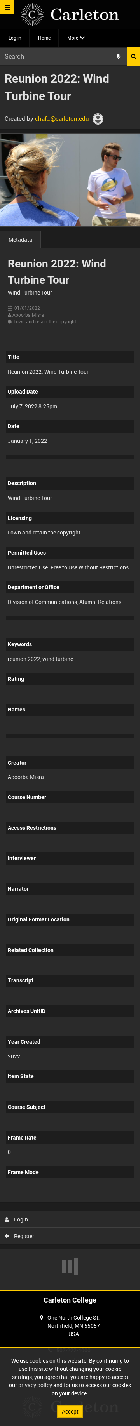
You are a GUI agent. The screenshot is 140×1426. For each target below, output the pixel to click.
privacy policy (35, 1385)
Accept (70, 1411)
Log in (15, 38)
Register (23, 1236)
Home (44, 38)
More (72, 38)
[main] (70, 678)
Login (20, 1219)
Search (133, 56)
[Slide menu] (7, 7)
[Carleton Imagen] (70, 14)
